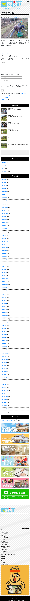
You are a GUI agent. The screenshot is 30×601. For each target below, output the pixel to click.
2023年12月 (5, 207)
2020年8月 (4, 328)
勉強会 (3, 552)
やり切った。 (4, 99)
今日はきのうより (7, 97)
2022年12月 (5, 241)
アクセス (3, 560)
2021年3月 (4, 306)
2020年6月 (4, 334)
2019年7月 (4, 368)
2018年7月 (4, 405)
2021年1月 (4, 312)
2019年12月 (5, 353)
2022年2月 (4, 272)
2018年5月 (4, 412)
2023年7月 (4, 222)
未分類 (3, 168)
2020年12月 (5, 315)
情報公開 (3, 558)
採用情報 (3, 562)
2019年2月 (4, 384)
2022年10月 (5, 247)
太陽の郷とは (4, 536)
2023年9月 (4, 216)
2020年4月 (4, 340)
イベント (4, 165)
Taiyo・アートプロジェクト (8, 554)
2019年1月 (4, 387)
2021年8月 (4, 291)
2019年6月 (4, 371)
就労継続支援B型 (5, 546)
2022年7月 (4, 256)
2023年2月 (4, 238)
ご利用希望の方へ (6, 537)
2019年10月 (5, 359)
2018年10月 (5, 396)
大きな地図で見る (25, 528)
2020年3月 (4, 343)
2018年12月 (5, 390)
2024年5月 (4, 191)
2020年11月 (5, 319)
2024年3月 (4, 197)
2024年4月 (4, 194)
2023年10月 (5, 213)
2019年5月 (4, 374)
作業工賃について (6, 547)
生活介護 (3, 541)
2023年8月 (4, 219)
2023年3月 (4, 235)
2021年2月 (4, 309)
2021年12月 (5, 278)
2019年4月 (4, 378)
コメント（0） (4, 53)
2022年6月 (4, 260)
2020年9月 (4, 325)
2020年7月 (4, 331)
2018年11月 (5, 393)
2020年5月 (4, 337)
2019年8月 (4, 365)
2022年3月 (4, 269)
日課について (5, 549)
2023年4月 (4, 232)
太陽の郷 (14, 600)
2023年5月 (4, 229)
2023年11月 (5, 210)
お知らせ (4, 162)
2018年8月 (4, 402)
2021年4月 (4, 303)
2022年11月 (5, 244)
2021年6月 (4, 297)
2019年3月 (4, 381)
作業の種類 (4, 551)
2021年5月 (4, 300)
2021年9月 (4, 287)
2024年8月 (4, 182)
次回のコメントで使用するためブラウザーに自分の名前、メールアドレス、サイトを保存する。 (14, 86)
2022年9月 (4, 250)
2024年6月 (4, 188)
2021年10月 (5, 284)
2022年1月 (4, 275)
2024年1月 (4, 204)
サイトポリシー (15, 598)
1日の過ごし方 (5, 542)
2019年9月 (4, 362)
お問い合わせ (4, 564)
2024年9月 (4, 179)
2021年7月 (4, 294)
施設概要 (4, 539)
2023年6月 (4, 225)
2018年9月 (4, 399)
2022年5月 (4, 263)
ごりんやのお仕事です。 (8, 420)
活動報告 (16, 17)
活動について (5, 544)
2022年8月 (4, 253)
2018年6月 (4, 409)
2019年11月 (5, 356)
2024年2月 (4, 201)
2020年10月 (5, 322)
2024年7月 (4, 185)
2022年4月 (4, 266)
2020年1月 (4, 350)
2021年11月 (5, 281)
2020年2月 (4, 346)
